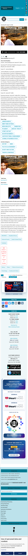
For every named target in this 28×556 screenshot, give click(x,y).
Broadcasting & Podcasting (6, 501)
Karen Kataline (4, 184)
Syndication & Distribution (6, 509)
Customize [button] (3, 549)
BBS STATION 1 (14, 338)
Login (10, 275)
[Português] (26, 9)
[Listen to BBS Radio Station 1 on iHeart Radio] (14, 398)
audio (16, 315)
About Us (3, 514)
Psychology (4, 270)
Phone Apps (3, 513)
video (16, 321)
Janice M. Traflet (16, 128)
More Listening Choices (14, 327)
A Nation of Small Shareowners (11, 136)
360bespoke (17, 126)
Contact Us (3, 516)
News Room (3, 511)
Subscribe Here (14, 455)
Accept (20, 553)
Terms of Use (3, 520)
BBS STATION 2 (14, 345)
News (11, 144)
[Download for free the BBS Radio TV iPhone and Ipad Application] (14, 372)
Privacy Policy (4, 518)
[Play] (3, 52)
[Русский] (26, 11)
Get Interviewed (4, 507)
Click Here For (14, 325)
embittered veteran (8, 123)
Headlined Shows (13, 235)
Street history (6, 131)
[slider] (24, 52)
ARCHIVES (4, 235)
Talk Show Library (4, 505)
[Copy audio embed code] (2, 56)
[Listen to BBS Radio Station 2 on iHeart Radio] (14, 406)
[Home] (4, 19)
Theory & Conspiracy (8, 152)
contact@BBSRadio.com (12, 479)
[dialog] (14, 546)
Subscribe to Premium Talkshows (7, 8)
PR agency (5, 128)
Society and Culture (8, 149)
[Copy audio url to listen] (4, 56)
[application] (14, 52)
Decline (7, 553)
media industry (6, 126)
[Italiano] (26, 7)
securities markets (7, 133)
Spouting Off (4, 180)
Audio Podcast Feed (16, 239)
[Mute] (21, 52)
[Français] (26, 4)
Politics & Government (8, 146)
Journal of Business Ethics (10, 138)
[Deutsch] (26, 6)
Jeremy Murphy (6, 121)
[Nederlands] (26, 2)
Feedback (4, 243)
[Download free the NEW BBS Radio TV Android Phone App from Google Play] (14, 366)
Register (18, 8)
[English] (26, 0)
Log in (22, 8)
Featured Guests (5, 239)
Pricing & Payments (5, 503)
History (4, 144)
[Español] (26, 12)
